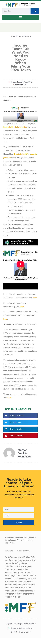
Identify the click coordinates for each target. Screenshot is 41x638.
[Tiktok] (29, 632)
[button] (20, 17)
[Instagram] (16, 632)
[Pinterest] (27, 632)
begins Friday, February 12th (15, 127)
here (35, 298)
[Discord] (24, 632)
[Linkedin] (11, 632)
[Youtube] (22, 632)
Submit (19, 523)
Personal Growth (20, 36)
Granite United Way (21, 154)
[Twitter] (19, 632)
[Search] (35, 11)
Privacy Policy (9, 551)
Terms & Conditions (23, 551)
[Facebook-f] (14, 632)
